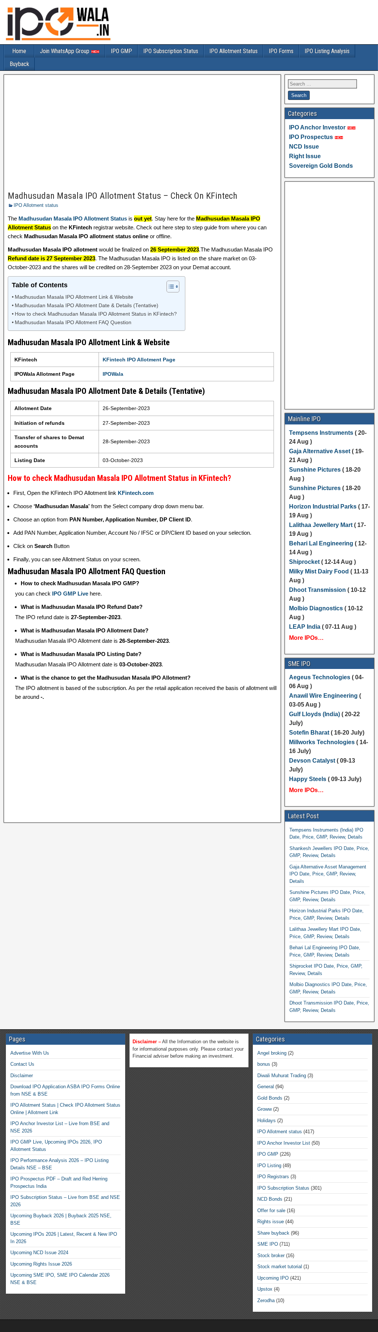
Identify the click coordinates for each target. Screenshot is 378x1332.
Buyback (19, 63)
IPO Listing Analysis (327, 51)
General (265, 1086)
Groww (264, 1109)
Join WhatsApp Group (65, 51)
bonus (263, 1064)
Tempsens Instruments (321, 433)
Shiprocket (304, 562)
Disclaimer (21, 1075)
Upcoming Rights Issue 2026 (41, 1264)
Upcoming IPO (273, 1278)
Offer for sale (271, 1210)
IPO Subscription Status (170, 51)
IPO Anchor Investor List (283, 1143)
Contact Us (22, 1064)
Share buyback (273, 1233)
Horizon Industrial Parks (323, 506)
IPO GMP (121, 51)
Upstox (264, 1289)
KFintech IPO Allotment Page (139, 360)
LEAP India (304, 627)
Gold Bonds (269, 1098)
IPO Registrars (273, 1176)
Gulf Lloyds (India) (315, 714)
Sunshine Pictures (315, 469)
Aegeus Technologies (319, 677)
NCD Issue (304, 146)
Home (19, 51)
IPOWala (113, 374)
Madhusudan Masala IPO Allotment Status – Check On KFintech (122, 196)
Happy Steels (307, 779)
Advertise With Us (29, 1053)
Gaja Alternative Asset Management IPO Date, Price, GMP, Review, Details (327, 874)
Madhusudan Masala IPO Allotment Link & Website (74, 297)
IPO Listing (269, 1165)
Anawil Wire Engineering (323, 696)
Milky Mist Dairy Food (319, 571)
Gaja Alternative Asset (319, 451)
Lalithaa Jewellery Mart (321, 525)
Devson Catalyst (312, 760)
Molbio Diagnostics (316, 608)
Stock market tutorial (279, 1266)
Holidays (266, 1120)
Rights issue (270, 1221)
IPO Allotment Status (233, 51)
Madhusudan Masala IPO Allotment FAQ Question (73, 322)
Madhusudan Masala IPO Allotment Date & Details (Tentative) (86, 305)
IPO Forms (281, 51)
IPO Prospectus (311, 137)
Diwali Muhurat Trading (281, 1075)
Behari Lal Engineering (321, 543)
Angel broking (271, 1053)
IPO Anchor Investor (317, 127)
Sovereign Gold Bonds (321, 166)
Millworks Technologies (322, 742)
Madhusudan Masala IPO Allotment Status (72, 218)
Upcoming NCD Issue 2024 (39, 1252)
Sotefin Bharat (309, 732)
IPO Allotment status (36, 205)
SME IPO (267, 1244)
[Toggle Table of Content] (169, 286)
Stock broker (271, 1255)
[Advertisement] (142, 133)
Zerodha (266, 1300)
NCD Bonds (269, 1199)
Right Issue (305, 156)
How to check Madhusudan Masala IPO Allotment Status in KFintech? (96, 314)
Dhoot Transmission (317, 590)
